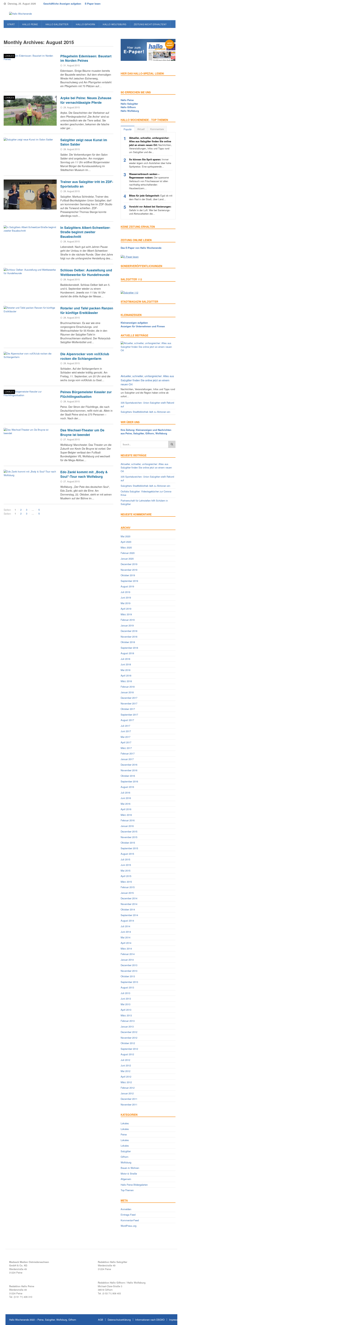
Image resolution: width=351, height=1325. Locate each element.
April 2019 (126, 608)
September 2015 (129, 848)
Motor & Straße (129, 1173)
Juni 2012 (126, 1065)
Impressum (175, 1319)
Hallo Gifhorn (85, 24)
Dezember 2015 (129, 831)
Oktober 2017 (128, 709)
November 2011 (129, 1104)
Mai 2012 (125, 1071)
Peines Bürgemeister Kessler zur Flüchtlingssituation (86, 394)
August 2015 (127, 853)
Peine (124, 1134)
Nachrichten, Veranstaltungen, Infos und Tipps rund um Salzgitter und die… (150, 145)
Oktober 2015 (128, 842)
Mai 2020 (125, 536)
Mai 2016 (125, 803)
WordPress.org (128, 1225)
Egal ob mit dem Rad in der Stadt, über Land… (150, 197)
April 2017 (126, 742)
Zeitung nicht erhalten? (150, 24)
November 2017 (129, 703)
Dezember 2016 (129, 764)
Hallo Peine (30, 24)
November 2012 (129, 1037)
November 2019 (129, 569)
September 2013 (129, 982)
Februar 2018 (128, 686)
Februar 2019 (128, 619)
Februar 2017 (128, 753)
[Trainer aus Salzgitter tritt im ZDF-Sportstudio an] (30, 194)
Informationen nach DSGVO (150, 1319)
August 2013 (127, 987)
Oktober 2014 (128, 909)
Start (11, 24)
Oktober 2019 (128, 575)
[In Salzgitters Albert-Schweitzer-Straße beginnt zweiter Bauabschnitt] (30, 240)
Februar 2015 (128, 887)
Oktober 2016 (128, 775)
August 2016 (127, 787)
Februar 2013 (128, 1021)
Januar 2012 (127, 1093)
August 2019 (127, 586)
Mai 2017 (125, 737)
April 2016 (126, 809)
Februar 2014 (128, 954)
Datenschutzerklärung (119, 1319)
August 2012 (127, 1054)
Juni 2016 (126, 798)
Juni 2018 (126, 664)
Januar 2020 (127, 558)
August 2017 (127, 720)
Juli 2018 (125, 659)
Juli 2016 (125, 792)
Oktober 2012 (128, 1043)
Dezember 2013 (129, 965)
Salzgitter (126, 1151)
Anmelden (126, 1209)
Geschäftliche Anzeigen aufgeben (62, 3)
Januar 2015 (127, 893)
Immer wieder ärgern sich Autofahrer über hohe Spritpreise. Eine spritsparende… (150, 163)
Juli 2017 (125, 725)
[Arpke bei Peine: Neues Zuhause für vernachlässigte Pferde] (30, 111)
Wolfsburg (126, 1162)
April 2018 (126, 675)
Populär (128, 129)
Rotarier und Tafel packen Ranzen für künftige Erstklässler (86, 310)
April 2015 (126, 876)
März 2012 (126, 1082)
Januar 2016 (127, 826)
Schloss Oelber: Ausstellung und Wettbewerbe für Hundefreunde (86, 272)
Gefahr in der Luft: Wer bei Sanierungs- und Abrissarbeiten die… (150, 210)
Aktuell (141, 129)
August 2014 (127, 920)
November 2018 (129, 636)
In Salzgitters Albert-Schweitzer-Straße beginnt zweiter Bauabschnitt (85, 232)
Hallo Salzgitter (57, 24)
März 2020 (126, 547)
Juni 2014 (126, 931)
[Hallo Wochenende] (19, 14)
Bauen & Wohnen (130, 1168)
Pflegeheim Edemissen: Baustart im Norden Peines (86, 58)
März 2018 (126, 681)
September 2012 (129, 1049)
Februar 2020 (128, 553)
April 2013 (126, 1009)
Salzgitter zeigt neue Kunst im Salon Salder (83, 142)
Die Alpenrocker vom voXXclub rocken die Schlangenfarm (84, 356)
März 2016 (126, 815)
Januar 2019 (127, 625)
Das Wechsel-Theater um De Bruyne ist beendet (82, 432)
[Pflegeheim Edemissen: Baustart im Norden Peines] (30, 69)
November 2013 (129, 971)
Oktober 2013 (128, 976)
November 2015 (129, 837)
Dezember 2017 (129, 697)
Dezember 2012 (129, 1032)
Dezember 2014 (129, 898)
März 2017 (126, 748)
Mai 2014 (125, 937)
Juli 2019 (125, 592)
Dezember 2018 (129, 631)
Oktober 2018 (128, 642)
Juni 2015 (126, 865)
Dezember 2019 (129, 564)
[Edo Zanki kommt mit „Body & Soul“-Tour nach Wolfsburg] (30, 485)
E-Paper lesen (93, 3)
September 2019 (129, 581)
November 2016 (129, 770)
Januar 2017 (127, 759)
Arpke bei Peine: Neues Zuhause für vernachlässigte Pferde (85, 100)
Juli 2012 (125, 1060)
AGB (100, 1319)
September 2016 (129, 781)
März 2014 (126, 948)
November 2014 (129, 904)
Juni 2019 (126, 597)
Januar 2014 (127, 959)
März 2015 (126, 881)
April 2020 (126, 542)
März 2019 (126, 614)
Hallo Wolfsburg (114, 24)
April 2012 (126, 1076)
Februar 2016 (128, 820)
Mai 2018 (125, 670)
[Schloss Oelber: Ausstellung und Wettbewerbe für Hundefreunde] (30, 283)
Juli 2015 (125, 859)
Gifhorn (124, 1156)
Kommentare (157, 129)
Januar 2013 (127, 1026)
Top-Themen (127, 1190)
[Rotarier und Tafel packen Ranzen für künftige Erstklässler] (30, 321)
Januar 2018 (127, 692)
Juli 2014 (125, 926)
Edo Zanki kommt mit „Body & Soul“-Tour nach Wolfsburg (84, 474)
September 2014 (129, 915)
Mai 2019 (125, 603)
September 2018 (129, 647)
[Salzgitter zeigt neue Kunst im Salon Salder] (30, 153)
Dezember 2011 (129, 1099)
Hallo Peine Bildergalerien (134, 1184)
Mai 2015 (125, 870)
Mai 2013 (125, 1004)
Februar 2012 (128, 1087)
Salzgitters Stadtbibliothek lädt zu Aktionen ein (145, 411)
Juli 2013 (125, 993)
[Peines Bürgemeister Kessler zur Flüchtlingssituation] (30, 405)
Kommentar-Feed (130, 1220)
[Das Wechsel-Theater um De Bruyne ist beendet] (30, 443)
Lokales (9, 56)
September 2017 (129, 714)
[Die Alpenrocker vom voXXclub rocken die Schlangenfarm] (30, 367)
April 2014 (126, 943)
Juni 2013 (126, 998)
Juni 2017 (126, 731)
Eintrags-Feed (128, 1214)
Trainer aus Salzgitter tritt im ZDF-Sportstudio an (86, 183)
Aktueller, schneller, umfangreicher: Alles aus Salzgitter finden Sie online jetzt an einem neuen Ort (147, 380)
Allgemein (126, 1179)
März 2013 (126, 1015)
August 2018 (127, 653)
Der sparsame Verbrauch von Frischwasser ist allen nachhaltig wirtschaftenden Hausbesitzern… (149, 181)
